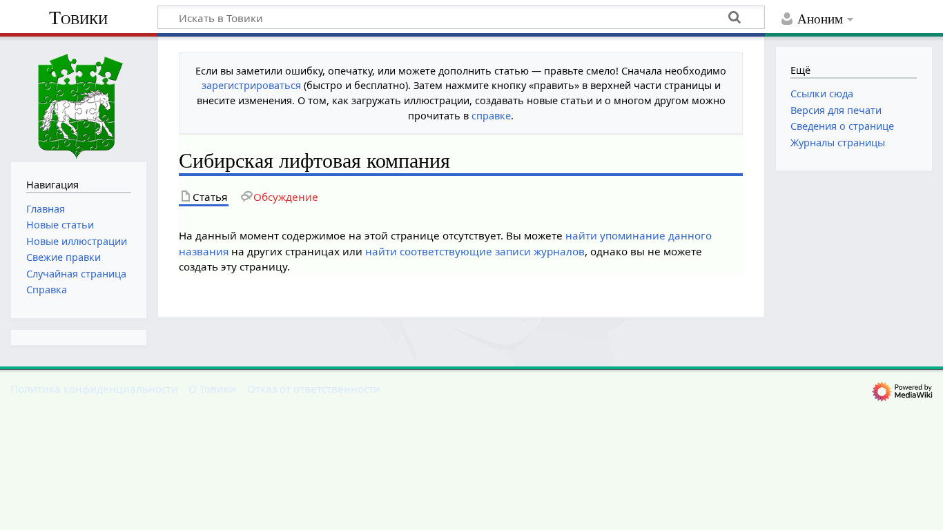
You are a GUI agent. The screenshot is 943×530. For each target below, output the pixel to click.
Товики (78, 17)
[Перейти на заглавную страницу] (78, 97)
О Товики (212, 388)
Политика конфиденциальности (94, 388)
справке (491, 115)
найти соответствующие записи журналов (475, 251)
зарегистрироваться (251, 85)
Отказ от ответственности (313, 388)
